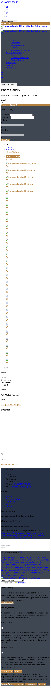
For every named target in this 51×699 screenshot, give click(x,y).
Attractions (11, 62)
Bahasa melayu (20, 562)
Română (16, 573)
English (12, 557)
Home (9, 38)
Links (13, 40)
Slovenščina (6, 575)
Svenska (25, 573)
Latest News (17, 43)
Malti (29, 562)
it (6, 16)
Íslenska (20, 567)
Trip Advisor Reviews (20, 50)
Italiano (36, 557)
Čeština (14, 565)
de (7, 6)
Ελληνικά (5, 560)
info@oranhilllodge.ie (11, 405)
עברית (13, 567)
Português (33, 570)
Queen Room (17, 55)
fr (7, 14)
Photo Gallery (17, 45)
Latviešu (45, 560)
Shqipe (39, 573)
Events (14, 48)
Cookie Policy (7, 538)
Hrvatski (33, 565)
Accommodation (14, 53)
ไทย (2, 570)
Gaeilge (30, 560)
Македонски (6, 562)
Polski (41, 570)
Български (37, 562)
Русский (8, 573)
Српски (32, 573)
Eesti (12, 560)
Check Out (6, 117)
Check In (5, 115)
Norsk (27, 567)
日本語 (18, 570)
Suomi (23, 560)
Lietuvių (37, 560)
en (7, 9)
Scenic (9, 159)
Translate (22, 583)
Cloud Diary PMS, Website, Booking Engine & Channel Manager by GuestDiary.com (22, 534)
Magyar (25, 565)
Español (20, 557)
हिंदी (19, 565)
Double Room (17, 60)
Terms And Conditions (25, 538)
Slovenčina (18, 575)
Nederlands (36, 567)
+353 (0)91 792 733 (10, 2)
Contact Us (11, 67)
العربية (17, 560)
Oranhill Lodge (13, 156)
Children (5, 130)
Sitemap (41, 535)
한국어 (25, 570)
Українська (10, 570)
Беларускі (5, 565)
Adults (4, 120)
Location (10, 65)
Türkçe (45, 567)
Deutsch (5, 557)
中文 (25, 575)
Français (29, 557)
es (7, 11)
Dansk (43, 557)
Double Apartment (20, 57)
